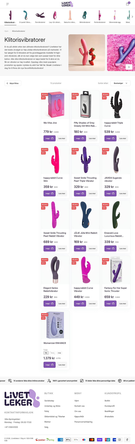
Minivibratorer (85, 22)
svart (52, 353)
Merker (47, 422)
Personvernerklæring (83, 422)
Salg (46, 427)
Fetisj (46, 411)
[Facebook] (127, 439)
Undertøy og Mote (52, 406)
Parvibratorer (40, 22)
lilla (46, 353)
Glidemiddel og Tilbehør (54, 416)
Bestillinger (109, 411)
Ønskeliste (109, 416)
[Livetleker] (67, 4)
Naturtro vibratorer (70, 22)
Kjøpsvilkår (79, 416)
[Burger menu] (7, 4)
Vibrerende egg (114, 22)
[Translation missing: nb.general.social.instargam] (119, 439)
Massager (129, 22)
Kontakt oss (79, 406)
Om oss (77, 411)
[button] (132, 17)
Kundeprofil (110, 406)
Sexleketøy (49, 401)
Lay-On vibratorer (55, 22)
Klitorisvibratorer (10, 22)
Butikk (107, 401)
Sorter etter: (103, 83)
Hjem (6, 31)
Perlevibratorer (100, 22)
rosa (59, 353)
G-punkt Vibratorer (25, 22)
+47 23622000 (11, 427)
